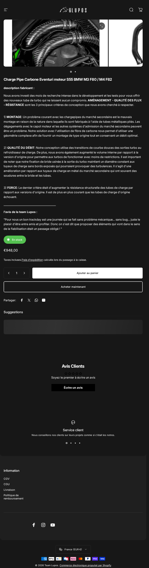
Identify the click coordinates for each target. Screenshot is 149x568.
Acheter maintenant (73, 286)
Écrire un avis (73, 387)
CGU (7, 484)
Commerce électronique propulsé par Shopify (85, 565)
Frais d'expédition (32, 259)
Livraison (9, 489)
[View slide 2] (71, 443)
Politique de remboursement (13, 497)
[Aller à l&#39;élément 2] (75, 71)
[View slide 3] (75, 443)
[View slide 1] (67, 443)
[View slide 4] (80, 443)
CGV (6, 478)
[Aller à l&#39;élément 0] (71, 71)
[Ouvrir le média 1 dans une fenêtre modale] (101, 26)
